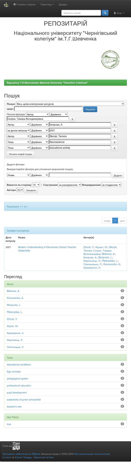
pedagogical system (17, 378)
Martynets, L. (105, 257)
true (9, 424)
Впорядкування (91, 184)
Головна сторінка (25, 4)
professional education (19, 385)
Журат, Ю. (101, 247)
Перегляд (46, 4)
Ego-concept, (14, 371)
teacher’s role (14, 406)
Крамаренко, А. (92, 267)
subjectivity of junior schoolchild (24, 399)
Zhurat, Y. (88, 247)
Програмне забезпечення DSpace (21, 453)
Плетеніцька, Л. (92, 264)
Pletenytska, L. (110, 260)
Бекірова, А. (90, 257)
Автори (11, 190)
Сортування (50, 184)
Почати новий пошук (20, 154)
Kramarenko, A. (111, 264)
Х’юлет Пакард (23, 457)
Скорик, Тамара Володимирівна (97, 252)
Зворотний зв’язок (44, 457)
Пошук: (11, 103)
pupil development (17, 392)
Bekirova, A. (108, 254)
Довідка (63, 4)
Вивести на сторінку (19, 184)
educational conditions (19, 364)
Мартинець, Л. (92, 260)
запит (10, 108)
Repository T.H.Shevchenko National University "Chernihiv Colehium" (47, 82)
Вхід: (119, 13)
